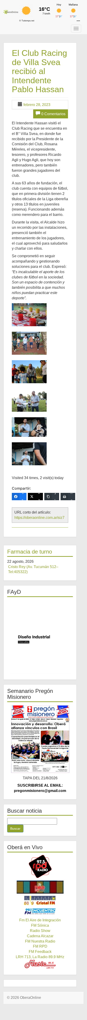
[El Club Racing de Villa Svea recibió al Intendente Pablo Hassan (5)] (29, 427)
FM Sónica (40, 925)
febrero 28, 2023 (36, 105)
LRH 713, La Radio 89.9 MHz (40, 957)
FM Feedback (40, 952)
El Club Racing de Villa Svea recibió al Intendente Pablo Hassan (39, 71)
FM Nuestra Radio (40, 941)
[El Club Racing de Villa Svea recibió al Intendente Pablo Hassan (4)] (29, 400)
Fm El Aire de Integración (40, 920)
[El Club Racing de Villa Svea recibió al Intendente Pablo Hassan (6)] (29, 453)
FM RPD (40, 946)
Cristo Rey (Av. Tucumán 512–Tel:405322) (33, 569)
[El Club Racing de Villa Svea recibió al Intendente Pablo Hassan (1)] (29, 314)
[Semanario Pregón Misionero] (40, 738)
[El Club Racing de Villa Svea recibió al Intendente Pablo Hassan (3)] (29, 371)
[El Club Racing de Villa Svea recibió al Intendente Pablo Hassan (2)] (29, 343)
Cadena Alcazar (40, 936)
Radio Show (40, 931)
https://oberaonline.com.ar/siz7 (39, 518)
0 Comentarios (53, 114)
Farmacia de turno (29, 552)
